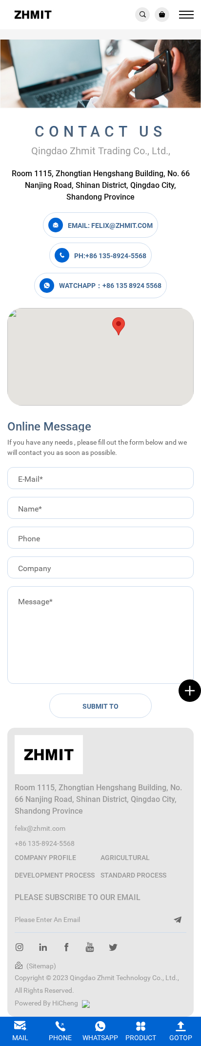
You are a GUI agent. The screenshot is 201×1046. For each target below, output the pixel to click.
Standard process (133, 875)
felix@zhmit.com (40, 828)
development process (55, 875)
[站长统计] (87, 1002)
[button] (118, 326)
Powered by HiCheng (46, 1002)
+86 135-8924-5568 (45, 843)
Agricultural (125, 857)
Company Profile (45, 857)
